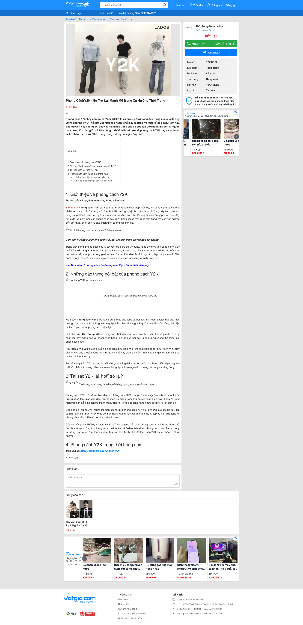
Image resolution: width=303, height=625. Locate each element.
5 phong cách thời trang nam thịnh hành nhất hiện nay (116, 265)
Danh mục (75, 13)
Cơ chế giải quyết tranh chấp (132, 613)
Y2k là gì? (72, 207)
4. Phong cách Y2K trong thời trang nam (88, 173)
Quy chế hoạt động (127, 608)
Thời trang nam (99, 19)
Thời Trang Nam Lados (209, 26)
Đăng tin (180, 4)
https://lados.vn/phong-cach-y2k (99, 450)
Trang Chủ (70, 19)
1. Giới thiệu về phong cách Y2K (84, 162)
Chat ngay (214, 52)
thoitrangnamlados (205, 30)
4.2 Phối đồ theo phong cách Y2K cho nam (91, 180)
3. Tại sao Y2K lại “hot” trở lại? (83, 169)
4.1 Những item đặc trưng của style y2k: (90, 177)
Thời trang (83, 19)
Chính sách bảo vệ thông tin (131, 618)
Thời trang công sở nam (121, 19)
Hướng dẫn (123, 603)
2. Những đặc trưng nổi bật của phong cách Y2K (92, 166)
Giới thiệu (123, 599)
